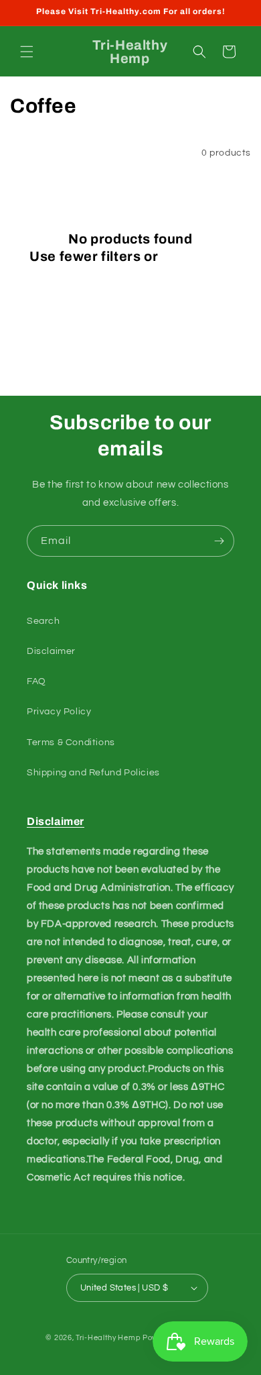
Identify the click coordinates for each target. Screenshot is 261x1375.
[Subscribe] (219, 541)
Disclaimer (51, 651)
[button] (26, 51)
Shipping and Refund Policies (93, 772)
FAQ (36, 681)
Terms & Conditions (71, 742)
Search (43, 621)
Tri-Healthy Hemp (108, 1337)
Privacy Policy (59, 711)
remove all (196, 256)
